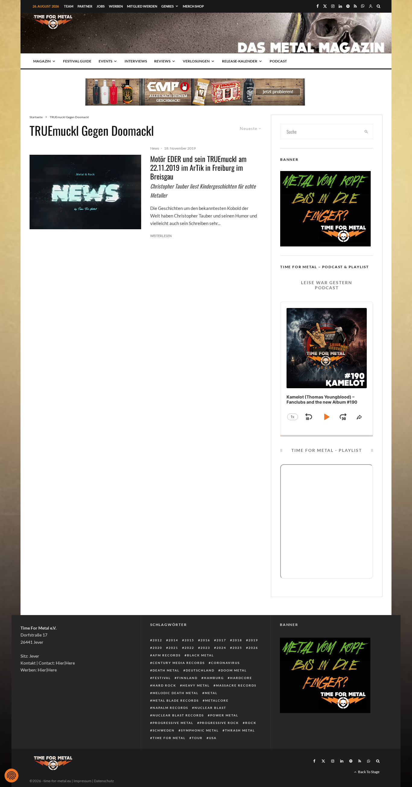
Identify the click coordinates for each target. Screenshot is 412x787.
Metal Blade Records (176, 700)
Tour (197, 738)
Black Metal (200, 655)
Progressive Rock (219, 723)
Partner (85, 6)
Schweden (164, 730)
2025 (237, 647)
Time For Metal (169, 738)
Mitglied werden (142, 6)
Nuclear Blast (210, 707)
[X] (325, 6)
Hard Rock (164, 685)
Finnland (187, 678)
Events (105, 61)
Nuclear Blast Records (178, 715)
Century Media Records (179, 663)
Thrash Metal (240, 730)
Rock (250, 723)
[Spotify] (348, 6)
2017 (221, 640)
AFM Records (167, 655)
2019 (253, 640)
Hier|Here (65, 662)
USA (213, 738)
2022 (189, 647)
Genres (167, 6)
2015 (189, 640)
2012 (157, 640)
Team (68, 6)
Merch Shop (193, 6)
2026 (253, 647)
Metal (211, 693)
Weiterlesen (161, 236)
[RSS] (355, 6)
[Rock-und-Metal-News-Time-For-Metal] (85, 192)
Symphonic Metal (200, 730)
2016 (205, 640)
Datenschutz (104, 781)
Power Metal (224, 715)
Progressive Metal (173, 723)
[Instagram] (333, 6)
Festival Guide (77, 61)
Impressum (82, 781)
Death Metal (166, 670)
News (154, 148)
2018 (237, 640)
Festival (162, 678)
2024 (221, 647)
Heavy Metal (196, 685)
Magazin (42, 61)
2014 (173, 640)
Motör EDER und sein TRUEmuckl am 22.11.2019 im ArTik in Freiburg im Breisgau (198, 167)
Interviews (136, 61)
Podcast (278, 61)
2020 (157, 647)
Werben (116, 6)
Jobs (101, 6)
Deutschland (200, 670)
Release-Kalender (239, 61)
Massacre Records (236, 685)
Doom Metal (234, 670)
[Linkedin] (340, 6)
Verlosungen (196, 61)
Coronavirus (225, 663)
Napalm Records (170, 707)
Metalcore (217, 700)
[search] (366, 131)
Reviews (162, 61)
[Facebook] (317, 6)
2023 (205, 647)
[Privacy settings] (11, 775)
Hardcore (241, 678)
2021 (173, 647)
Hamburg (214, 678)
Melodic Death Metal (175, 693)
